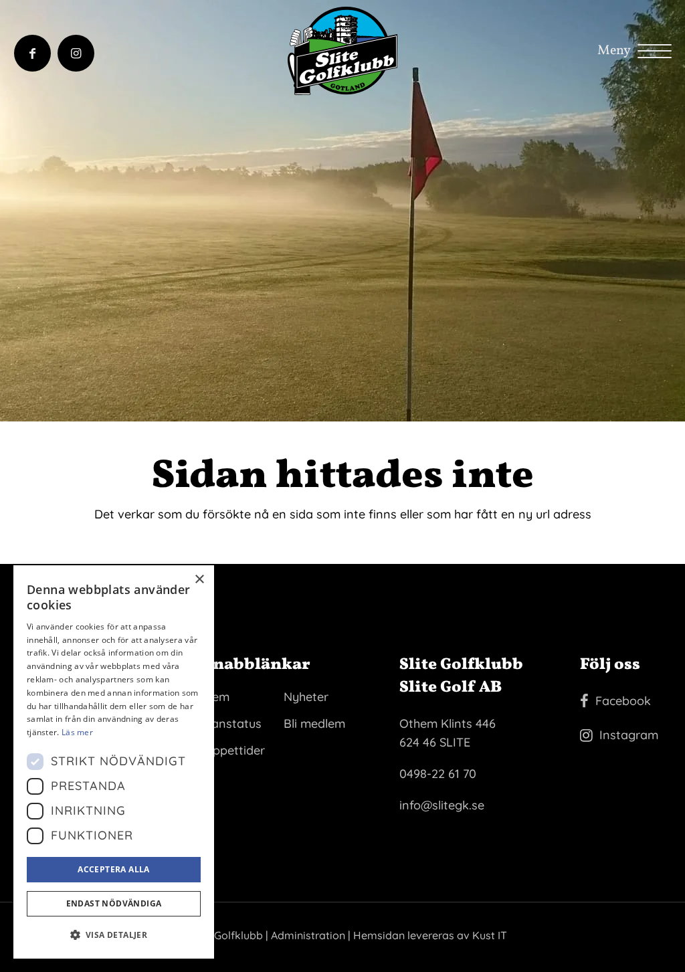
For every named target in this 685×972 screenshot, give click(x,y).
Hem (216, 696)
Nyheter (306, 696)
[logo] (343, 51)
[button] (114, 935)
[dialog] (113, 762)
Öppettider (234, 750)
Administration (308, 935)
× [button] (199, 580)
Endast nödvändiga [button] (114, 903)
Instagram (628, 735)
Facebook (623, 700)
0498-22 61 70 (437, 773)
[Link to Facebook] (32, 53)
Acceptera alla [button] (114, 869)
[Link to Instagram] (76, 53)
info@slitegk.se (441, 805)
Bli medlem (314, 723)
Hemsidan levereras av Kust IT (430, 935)
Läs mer (77, 732)
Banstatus (232, 723)
